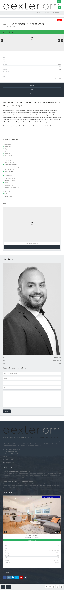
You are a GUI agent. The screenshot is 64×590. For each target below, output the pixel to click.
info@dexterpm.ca (10, 462)
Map (32, 89)
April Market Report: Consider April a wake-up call (16, 471)
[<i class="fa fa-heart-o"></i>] (61, 40)
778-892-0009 (57, 358)
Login (59, 1)
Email (8, 587)
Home (35, 12)
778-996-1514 (9, 459)
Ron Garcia (8, 259)
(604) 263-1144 (57, 360)
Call (3, 587)
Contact (32, 94)
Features (32, 85)
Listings (41, 12)
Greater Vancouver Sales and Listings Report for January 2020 (19, 481)
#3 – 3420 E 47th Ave (32, 535)
